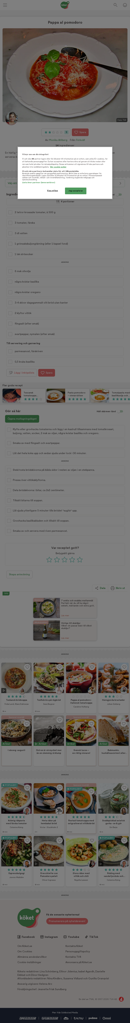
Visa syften (52, 191)
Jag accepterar (75, 191)
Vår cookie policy (58, 167)
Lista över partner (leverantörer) (38, 183)
